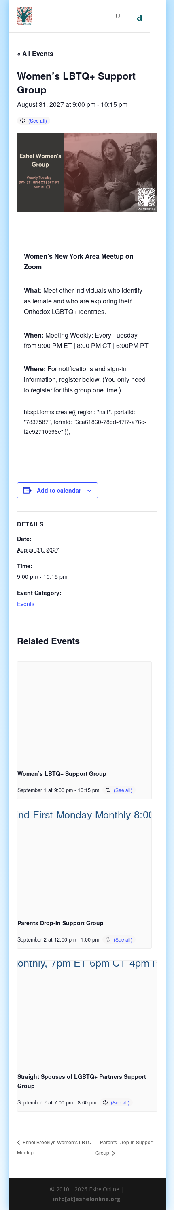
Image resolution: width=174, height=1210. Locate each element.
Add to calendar (59, 490)
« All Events (35, 53)
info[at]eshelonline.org (87, 1199)
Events (25, 604)
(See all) (37, 120)
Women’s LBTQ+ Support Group (61, 773)
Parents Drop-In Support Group (60, 923)
